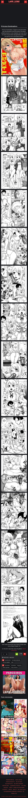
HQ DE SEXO (8, 660)
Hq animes (7, 665)
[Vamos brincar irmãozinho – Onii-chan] (7, 727)
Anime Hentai (18, 779)
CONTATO (4, 789)
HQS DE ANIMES (6, 662)
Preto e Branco (14, 667)
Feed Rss (6, 787)
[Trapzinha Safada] (7, 765)
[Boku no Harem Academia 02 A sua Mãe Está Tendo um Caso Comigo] (20, 765)
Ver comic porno (22, 789)
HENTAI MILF (5, 785)
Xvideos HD (14, 793)
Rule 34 (15, 789)
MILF (12, 662)
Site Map (23, 785)
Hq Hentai (13, 665)
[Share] (6, 654)
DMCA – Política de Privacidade (16, 787)
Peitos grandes (6, 667)
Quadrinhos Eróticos (15, 785)
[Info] (3, 654)
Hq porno (19, 665)
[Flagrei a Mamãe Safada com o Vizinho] (20, 727)
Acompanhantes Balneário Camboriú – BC (14, 791)
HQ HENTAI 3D (9, 783)
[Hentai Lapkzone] (14, 3)
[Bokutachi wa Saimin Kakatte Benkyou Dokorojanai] (20, 708)
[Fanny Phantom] (7, 708)
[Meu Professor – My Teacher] (20, 746)
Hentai (10, 789)
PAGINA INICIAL (10, 779)
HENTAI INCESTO (10, 781)
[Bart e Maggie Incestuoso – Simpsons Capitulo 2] (7, 746)
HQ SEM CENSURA (16, 660)
